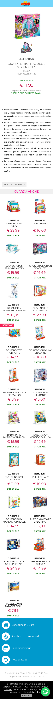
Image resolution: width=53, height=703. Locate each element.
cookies (8, 689)
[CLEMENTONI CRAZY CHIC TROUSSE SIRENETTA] (26, 54)
